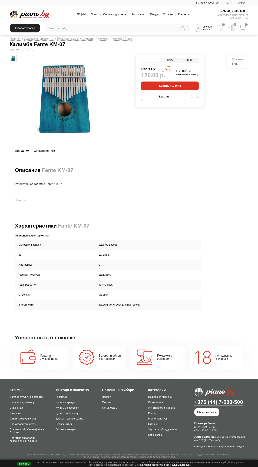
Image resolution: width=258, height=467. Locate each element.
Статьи (106, 402)
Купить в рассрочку (68, 407)
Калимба (103, 38)
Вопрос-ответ (64, 423)
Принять (24, 463)
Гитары (152, 423)
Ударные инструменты (39, 38)
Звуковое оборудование (162, 429)
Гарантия (61, 396)
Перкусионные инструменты (75, 38)
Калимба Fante (122, 38)
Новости (107, 396)
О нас (94, 14)
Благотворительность (23, 423)
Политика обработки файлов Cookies (27, 431)
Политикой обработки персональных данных (164, 464)
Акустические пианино (161, 407)
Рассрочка (137, 14)
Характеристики (44, 150)
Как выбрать (109, 407)
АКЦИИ (81, 14)
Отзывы (168, 14)
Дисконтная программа (69, 418)
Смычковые (155, 434)
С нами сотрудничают (23, 418)
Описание (22, 150)
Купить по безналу (67, 413)
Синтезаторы (156, 402)
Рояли (152, 413)
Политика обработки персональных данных (23, 439)
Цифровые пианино (160, 396)
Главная (15, 38)
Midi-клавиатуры (158, 418)
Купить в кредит (65, 402)
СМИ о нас (16, 407)
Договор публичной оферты (26, 396)
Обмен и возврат (66, 429)
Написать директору (22, 402)
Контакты (184, 14)
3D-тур (154, 14)
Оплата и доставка (114, 14)
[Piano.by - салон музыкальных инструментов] (29, 14)
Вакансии (15, 413)
